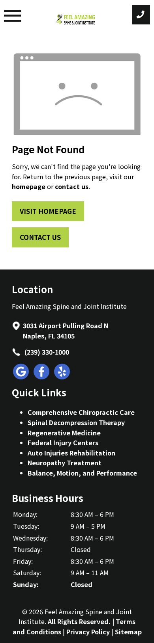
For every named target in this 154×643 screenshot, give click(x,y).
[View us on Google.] (21, 376)
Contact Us (40, 237)
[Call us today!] (141, 14)
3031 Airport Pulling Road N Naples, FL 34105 (65, 330)
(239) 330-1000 (46, 352)
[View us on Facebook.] (41, 376)
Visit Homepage (48, 211)
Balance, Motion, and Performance (82, 473)
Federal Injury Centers (63, 442)
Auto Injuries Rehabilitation (71, 452)
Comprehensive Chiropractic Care (81, 412)
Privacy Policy (88, 631)
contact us (71, 186)
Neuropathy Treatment (64, 462)
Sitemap (128, 631)
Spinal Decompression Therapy (76, 422)
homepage (28, 186)
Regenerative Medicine (64, 432)
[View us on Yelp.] (62, 376)
